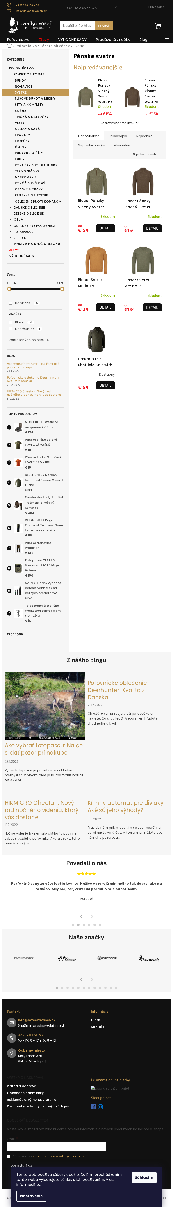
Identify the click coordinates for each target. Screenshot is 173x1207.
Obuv (18, 219)
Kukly (20, 159)
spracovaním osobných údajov (58, 1156)
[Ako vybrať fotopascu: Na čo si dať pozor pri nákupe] (45, 705)
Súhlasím (144, 1177)
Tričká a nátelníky (32, 117)
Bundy (20, 80)
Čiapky (21, 147)
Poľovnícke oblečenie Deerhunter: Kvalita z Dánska (33, 379)
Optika (20, 238)
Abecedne (122, 145)
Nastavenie (31, 1196)
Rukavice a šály (29, 153)
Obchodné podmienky (25, 1093)
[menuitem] (18, 39)
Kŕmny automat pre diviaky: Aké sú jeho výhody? (126, 806)
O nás (96, 1020)
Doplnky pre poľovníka (35, 225)
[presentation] (81, 917)
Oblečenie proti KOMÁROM (38, 201)
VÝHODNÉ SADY (22, 256)
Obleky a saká (27, 128)
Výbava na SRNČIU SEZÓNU (37, 243)
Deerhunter (27, 329)
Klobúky (22, 141)
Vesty (20, 122)
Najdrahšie (144, 136)
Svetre (21, 92)
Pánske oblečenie (29, 74)
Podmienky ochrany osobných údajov (38, 1106)
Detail (106, 228)
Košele (21, 110)
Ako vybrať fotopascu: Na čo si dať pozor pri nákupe (33, 365)
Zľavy (14, 250)
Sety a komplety (29, 104)
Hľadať (103, 26)
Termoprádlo (27, 171)
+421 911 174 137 (30, 1035)
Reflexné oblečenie (31, 195)
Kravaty (22, 135)
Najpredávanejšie (91, 145)
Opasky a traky (29, 189)
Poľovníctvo (21, 68)
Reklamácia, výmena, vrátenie (31, 1099)
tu (38, 1184)
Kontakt (97, 1027)
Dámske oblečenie (29, 207)
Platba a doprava (82, 7)
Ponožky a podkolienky (36, 165)
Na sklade (26, 303)
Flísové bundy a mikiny (35, 98)
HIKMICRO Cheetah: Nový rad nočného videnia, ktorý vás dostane (34, 392)
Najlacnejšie (118, 136)
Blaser (23, 322)
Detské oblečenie (29, 213)
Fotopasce (24, 231)
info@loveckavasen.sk (36, 1020)
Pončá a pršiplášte (32, 183)
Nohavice (23, 86)
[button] (73, 925)
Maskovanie (25, 177)
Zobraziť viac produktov (117, 123)
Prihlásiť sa (21, 1166)
